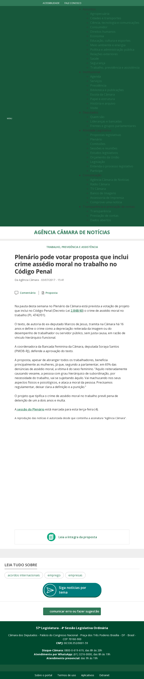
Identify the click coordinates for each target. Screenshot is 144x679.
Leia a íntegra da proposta (77, 537)
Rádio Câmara (100, 184)
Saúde (94, 58)
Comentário (28, 293)
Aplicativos (87, 675)
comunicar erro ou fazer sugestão (74, 611)
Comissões (97, 144)
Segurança (97, 63)
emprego (54, 575)
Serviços (96, 81)
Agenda (95, 76)
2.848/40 (77, 311)
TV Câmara (98, 189)
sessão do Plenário (30, 409)
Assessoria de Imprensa (107, 198)
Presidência (98, 85)
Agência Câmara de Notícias (109, 180)
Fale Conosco (72, 3)
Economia (97, 36)
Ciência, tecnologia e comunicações (114, 23)
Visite (94, 108)
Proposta (52, 293)
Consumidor (98, 27)
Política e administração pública (112, 49)
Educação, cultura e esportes (110, 41)
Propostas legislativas (105, 135)
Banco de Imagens (103, 193)
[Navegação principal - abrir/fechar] (9, 116)
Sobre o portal (43, 675)
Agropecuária (99, 14)
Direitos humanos (103, 32)
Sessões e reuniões (103, 148)
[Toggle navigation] (45, 116)
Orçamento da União (104, 157)
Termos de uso (66, 675)
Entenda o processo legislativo (111, 166)
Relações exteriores (104, 54)
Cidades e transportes (105, 18)
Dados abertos (100, 220)
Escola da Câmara (102, 94)
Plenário (96, 139)
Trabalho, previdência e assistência (115, 67)
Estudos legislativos (104, 153)
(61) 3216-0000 (83, 654)
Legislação (97, 162)
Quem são (97, 117)
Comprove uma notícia (106, 202)
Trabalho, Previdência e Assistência (72, 247)
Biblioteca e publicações (107, 90)
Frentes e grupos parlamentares (113, 126)
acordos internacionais (24, 575)
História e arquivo (102, 103)
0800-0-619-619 (74, 650)
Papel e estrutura (102, 99)
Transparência (100, 211)
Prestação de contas (104, 216)
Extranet (104, 675)
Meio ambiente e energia (107, 45)
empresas (75, 575)
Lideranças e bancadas (106, 121)
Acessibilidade (51, 3)
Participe (96, 171)
